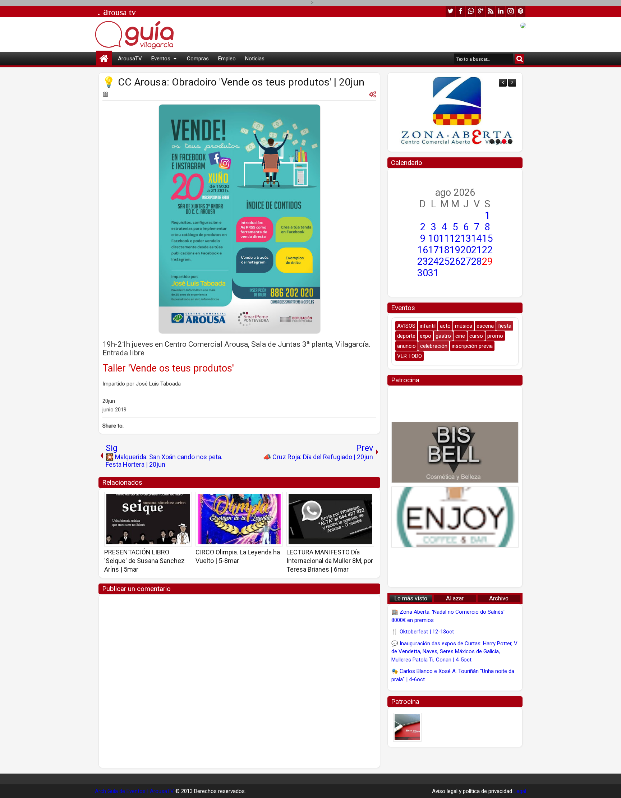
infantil (428, 326)
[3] (504, 141)
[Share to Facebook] (168, 499)
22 (487, 250)
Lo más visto (410, 598)
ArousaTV (130, 58)
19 (455, 250)
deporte (406, 336)
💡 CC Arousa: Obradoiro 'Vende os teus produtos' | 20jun (233, 82)
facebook (460, 11)
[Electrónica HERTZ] (517, 112)
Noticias (254, 58)
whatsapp (470, 11)
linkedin (500, 11)
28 (476, 261)
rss (490, 11)
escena (485, 326)
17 (433, 250)
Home (104, 59)
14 (476, 238)
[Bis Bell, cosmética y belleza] (455, 452)
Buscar (519, 59)
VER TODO (409, 356)
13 (465, 238)
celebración (433, 346)
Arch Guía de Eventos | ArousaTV (134, 791)
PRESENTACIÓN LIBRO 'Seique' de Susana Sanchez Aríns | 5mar (144, 560)
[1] (491, 141)
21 (476, 250)
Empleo (227, 58)
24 (433, 261)
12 (455, 238)
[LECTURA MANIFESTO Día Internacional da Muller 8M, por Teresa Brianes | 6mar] (330, 519)
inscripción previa (472, 346)
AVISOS (406, 326)
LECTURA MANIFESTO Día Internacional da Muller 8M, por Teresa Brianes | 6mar (329, 560)
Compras (198, 58)
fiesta (504, 326)
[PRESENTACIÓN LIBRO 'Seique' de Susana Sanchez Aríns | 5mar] (148, 519)
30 (422, 273)
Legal (520, 791)
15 (487, 238)
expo (425, 336)
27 (465, 261)
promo (495, 336)
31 (433, 273)
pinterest (520, 11)
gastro (443, 336)
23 (422, 261)
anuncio (406, 346)
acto (445, 326)
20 (465, 250)
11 (444, 238)
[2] (498, 141)
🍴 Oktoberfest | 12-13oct (422, 631)
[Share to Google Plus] (184, 499)
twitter (450, 11)
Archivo (499, 598)
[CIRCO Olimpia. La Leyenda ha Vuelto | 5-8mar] (239, 519)
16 (422, 250)
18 (444, 250)
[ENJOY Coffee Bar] (455, 517)
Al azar (455, 598)
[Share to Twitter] (176, 499)
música (463, 326)
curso (476, 336)
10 (433, 238)
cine (460, 336)
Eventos (160, 58)
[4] (510, 141)
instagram (510, 11)
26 (455, 261)
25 (444, 261)
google (480, 11)
